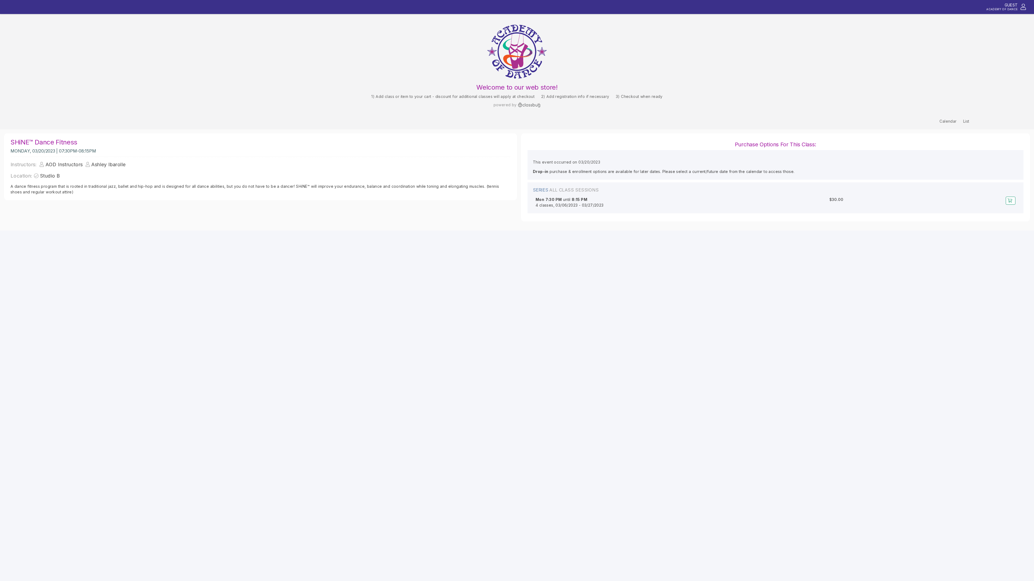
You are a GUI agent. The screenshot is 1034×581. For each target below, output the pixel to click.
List (966, 121)
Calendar (947, 121)
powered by (505, 104)
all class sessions (574, 190)
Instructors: (24, 164)
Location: (22, 176)
